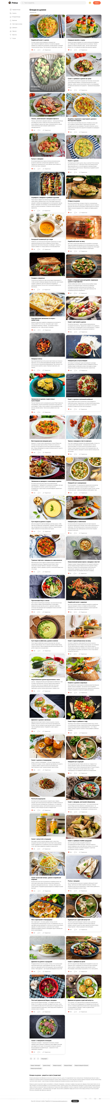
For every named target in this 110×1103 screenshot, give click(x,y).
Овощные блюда (68, 1065)
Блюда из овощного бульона (81, 1065)
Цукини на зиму (46, 1065)
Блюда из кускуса (57, 1065)
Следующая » (44, 1058)
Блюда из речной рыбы (36, 1068)
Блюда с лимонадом (35, 1065)
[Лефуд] (13, 3)
